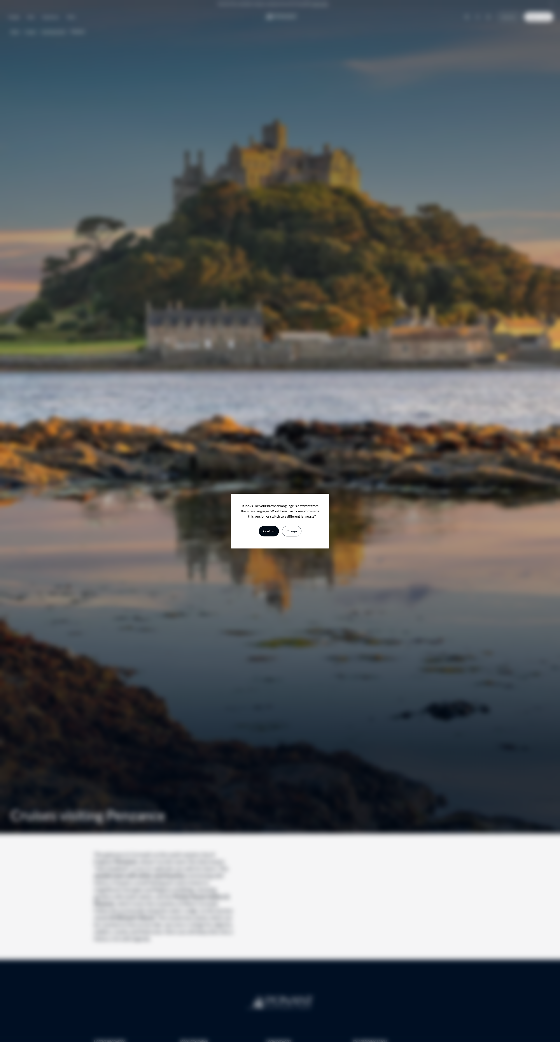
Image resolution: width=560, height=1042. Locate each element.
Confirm (269, 531)
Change (292, 531)
